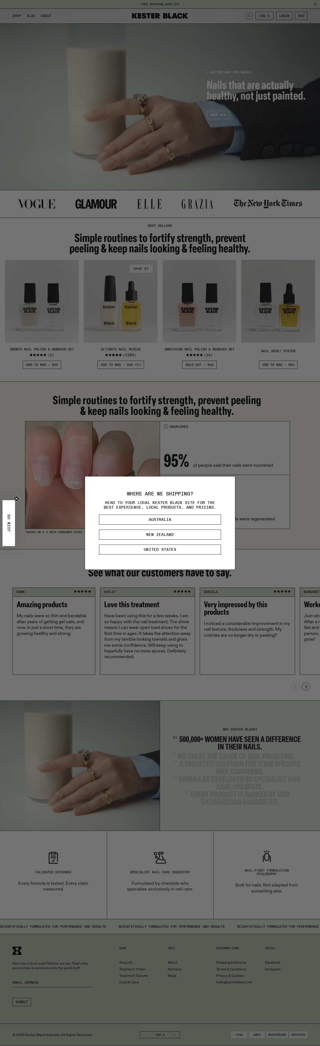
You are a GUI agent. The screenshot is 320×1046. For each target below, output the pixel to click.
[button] (8, 523)
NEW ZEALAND (160, 534)
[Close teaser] (16, 498)
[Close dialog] (230, 481)
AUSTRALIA (160, 519)
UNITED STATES (160, 549)
